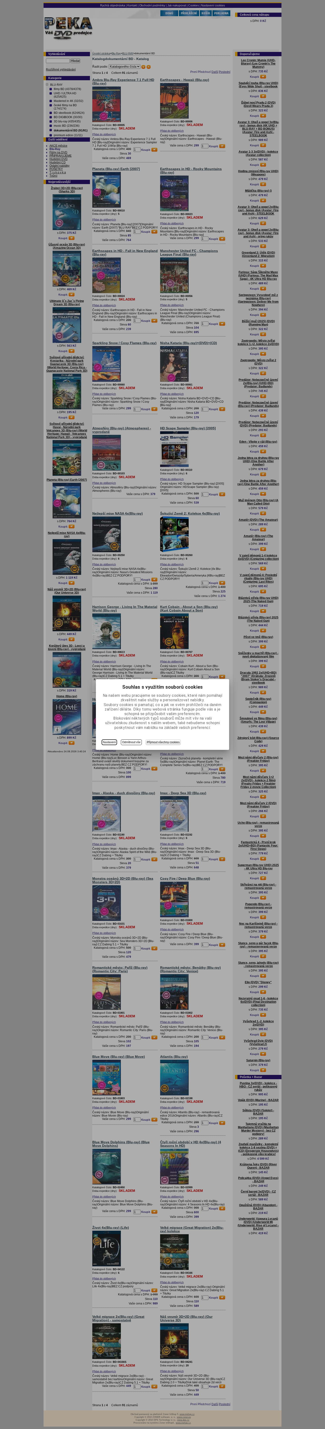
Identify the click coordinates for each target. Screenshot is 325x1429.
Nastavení (109, 742)
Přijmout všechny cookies (163, 742)
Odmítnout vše (131, 742)
